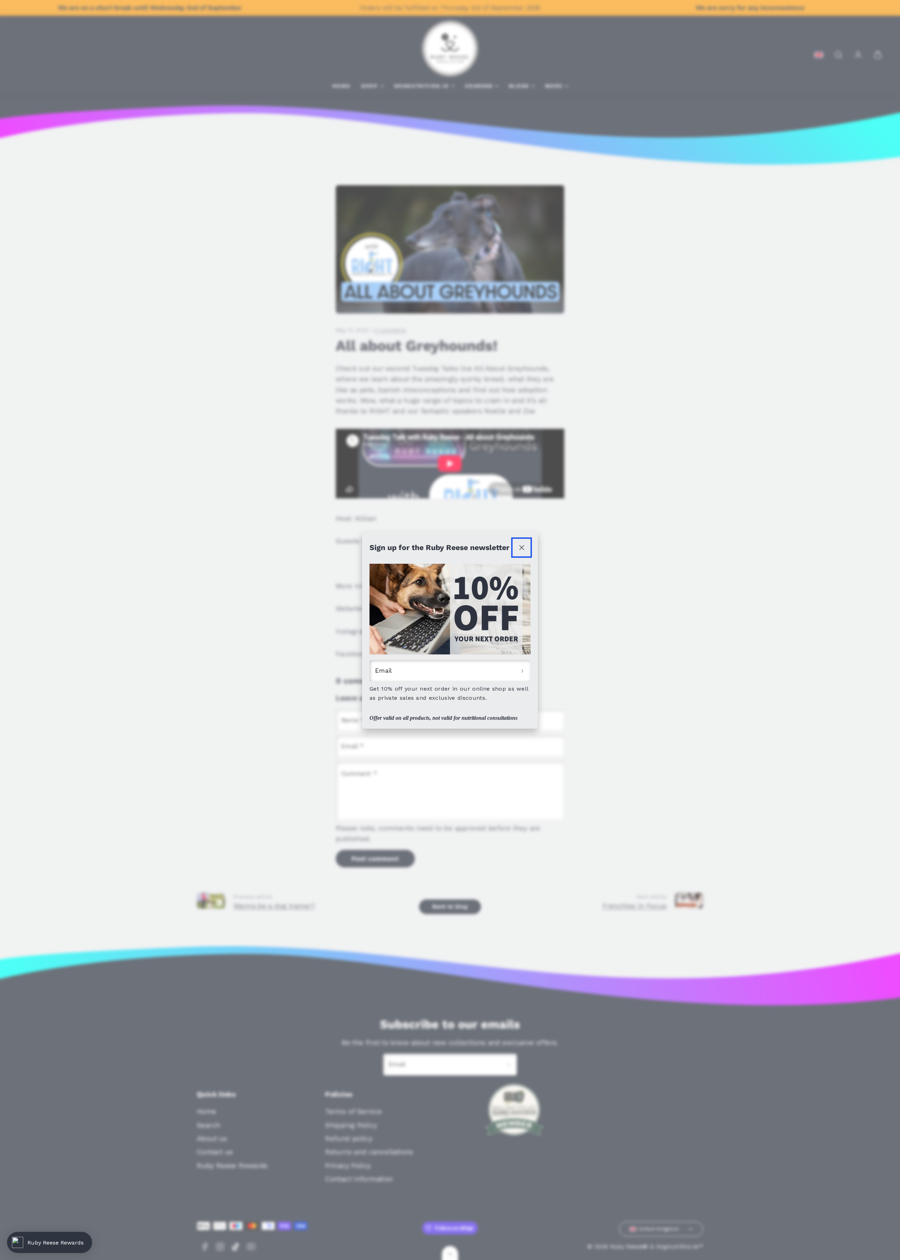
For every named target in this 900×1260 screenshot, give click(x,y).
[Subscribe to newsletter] (522, 670)
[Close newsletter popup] (522, 548)
